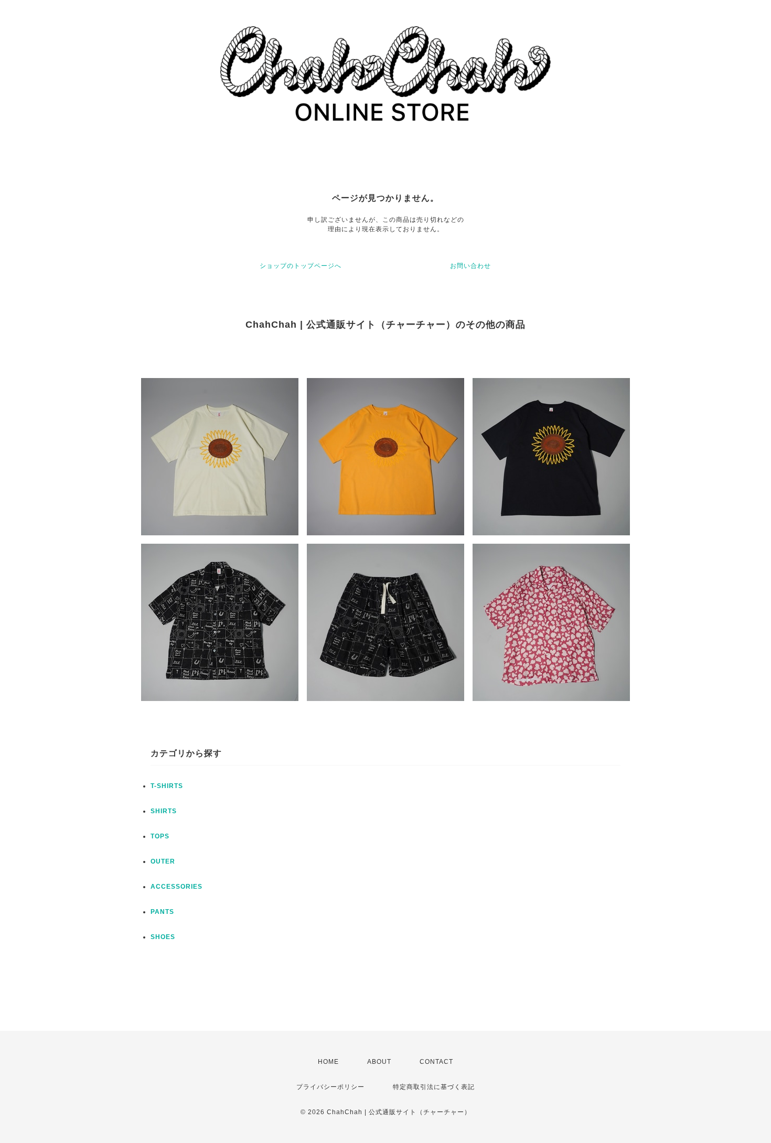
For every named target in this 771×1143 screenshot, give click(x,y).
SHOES (163, 937)
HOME (328, 1061)
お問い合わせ (470, 265)
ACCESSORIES (176, 886)
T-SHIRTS (167, 786)
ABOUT (379, 1061)
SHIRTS (164, 811)
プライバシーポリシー (330, 1087)
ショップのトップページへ (300, 265)
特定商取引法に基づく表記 (434, 1087)
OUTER (163, 861)
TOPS (160, 836)
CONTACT (436, 1061)
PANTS (162, 911)
